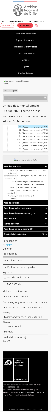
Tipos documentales (25, 53)
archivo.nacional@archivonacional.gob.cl (22, 389)
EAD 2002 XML (14, 284)
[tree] (25, 138)
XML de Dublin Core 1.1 (19, 277)
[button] (25, 25)
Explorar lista (14, 260)
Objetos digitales (25, 73)
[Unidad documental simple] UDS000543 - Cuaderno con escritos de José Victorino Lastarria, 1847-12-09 (36, 136)
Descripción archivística (25, 33)
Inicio (4, 21)
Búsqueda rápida (10, 90)
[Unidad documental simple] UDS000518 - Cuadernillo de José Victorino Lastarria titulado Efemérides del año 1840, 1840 (36, 133)
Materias (25, 59)
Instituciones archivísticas (25, 46)
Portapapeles (36, 25)
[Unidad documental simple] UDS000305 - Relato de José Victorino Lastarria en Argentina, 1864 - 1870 (36, 142)
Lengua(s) (6, 25)
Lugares (25, 66)
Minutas (8, 331)
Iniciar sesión (25, 25)
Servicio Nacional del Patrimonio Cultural (18, 395)
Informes (11, 253)
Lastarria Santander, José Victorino (23, 307)
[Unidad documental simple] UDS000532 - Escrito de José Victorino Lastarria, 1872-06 (36, 149)
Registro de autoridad (25, 40)
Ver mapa (37, 384)
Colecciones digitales (35, 21)
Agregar (9, 245)
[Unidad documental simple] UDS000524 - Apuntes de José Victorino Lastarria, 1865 (36, 146)
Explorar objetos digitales (21, 267)
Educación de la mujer (16, 296)
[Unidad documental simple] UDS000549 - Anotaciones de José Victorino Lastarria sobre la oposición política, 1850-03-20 (36, 139)
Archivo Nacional (16, 21)
